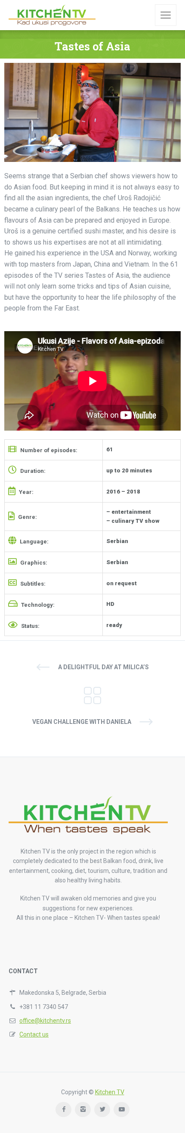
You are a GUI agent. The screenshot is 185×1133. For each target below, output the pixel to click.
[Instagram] (83, 1109)
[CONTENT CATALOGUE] (92, 694)
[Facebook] (63, 1109)
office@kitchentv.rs (45, 1020)
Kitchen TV (109, 1092)
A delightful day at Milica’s (103, 667)
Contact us (34, 1034)
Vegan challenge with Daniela (81, 721)
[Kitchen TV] (52, 15)
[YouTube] (122, 1109)
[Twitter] (102, 1109)
